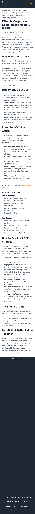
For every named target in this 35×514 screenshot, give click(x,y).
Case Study (15, 498)
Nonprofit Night (13, 501)
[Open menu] (31, 4)
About (6, 498)
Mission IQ (26, 498)
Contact (25, 501)
